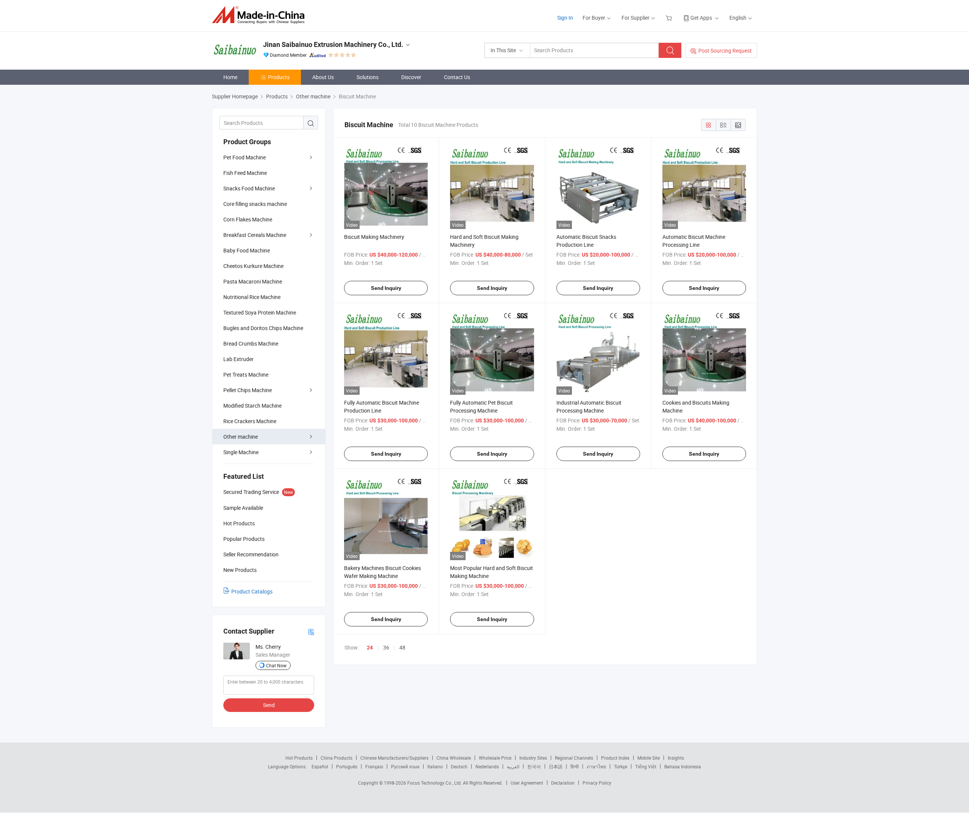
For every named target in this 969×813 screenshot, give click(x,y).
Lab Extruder (238, 359)
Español (320, 766)
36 (386, 647)
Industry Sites (533, 758)
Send (269, 705)
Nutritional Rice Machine (251, 297)
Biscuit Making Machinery (374, 236)
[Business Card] (311, 631)
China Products (336, 758)
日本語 (555, 766)
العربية (513, 766)
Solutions (368, 77)
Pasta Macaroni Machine (252, 281)
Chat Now (276, 665)
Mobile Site (648, 758)
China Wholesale (453, 758)
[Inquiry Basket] (670, 17)
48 (402, 647)
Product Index (615, 758)
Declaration (563, 783)
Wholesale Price (495, 758)
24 (370, 648)
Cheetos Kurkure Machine (253, 265)
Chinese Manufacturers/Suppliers (394, 758)
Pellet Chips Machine (247, 390)
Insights (676, 758)
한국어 (534, 766)
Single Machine (241, 452)
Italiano (435, 766)
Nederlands (487, 766)
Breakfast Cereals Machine (254, 234)
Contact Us (457, 77)
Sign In (565, 17)
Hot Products (299, 758)
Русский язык (405, 766)
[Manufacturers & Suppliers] (260, 15)
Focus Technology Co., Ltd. (435, 783)
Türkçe (620, 766)
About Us (323, 77)
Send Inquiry (386, 288)
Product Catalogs (252, 591)
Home (230, 77)
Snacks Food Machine (249, 188)
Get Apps (701, 17)
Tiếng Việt (645, 766)
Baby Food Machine (246, 250)
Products (279, 77)
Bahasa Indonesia (682, 766)
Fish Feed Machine (245, 172)
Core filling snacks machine (255, 203)
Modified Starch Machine (252, 405)
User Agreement (527, 783)
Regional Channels (574, 758)
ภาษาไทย (596, 766)
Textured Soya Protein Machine (259, 312)
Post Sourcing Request (725, 50)
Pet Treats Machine (245, 374)
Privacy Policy (597, 783)
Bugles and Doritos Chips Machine (263, 328)
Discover (411, 77)
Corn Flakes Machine (247, 219)
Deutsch (459, 766)
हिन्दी (574, 766)
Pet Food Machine (244, 157)
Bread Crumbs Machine (250, 343)
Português (346, 766)
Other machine (240, 436)
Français (374, 766)
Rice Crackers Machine (249, 421)
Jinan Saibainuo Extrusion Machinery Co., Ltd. (333, 44)
